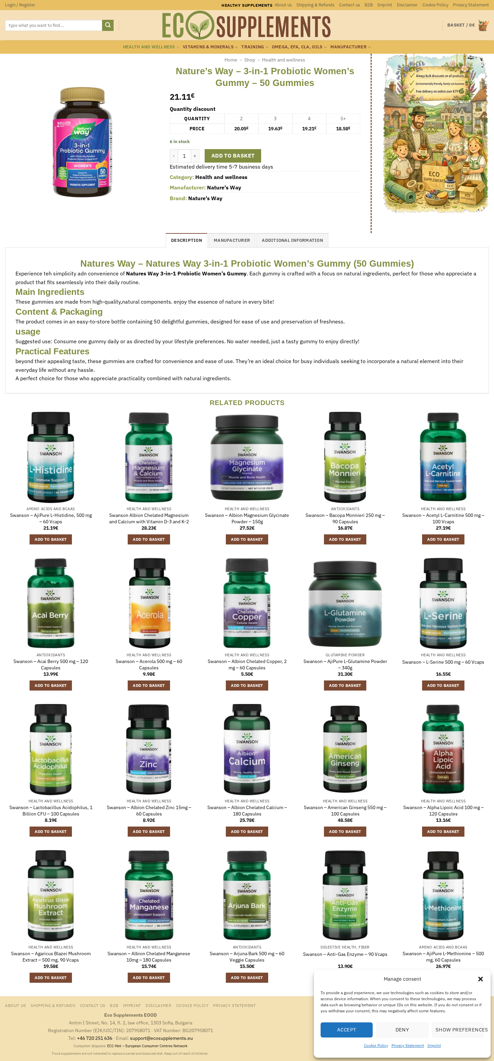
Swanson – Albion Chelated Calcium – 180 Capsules (247, 810)
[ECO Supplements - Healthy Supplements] (247, 25)
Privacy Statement (408, 1045)
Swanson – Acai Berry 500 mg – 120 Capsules (50, 664)
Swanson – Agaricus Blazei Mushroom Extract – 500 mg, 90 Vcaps (51, 957)
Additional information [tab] (292, 240)
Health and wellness (149, 47)
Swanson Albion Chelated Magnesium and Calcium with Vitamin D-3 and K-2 (149, 518)
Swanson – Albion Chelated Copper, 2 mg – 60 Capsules (247, 664)
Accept (347, 1029)
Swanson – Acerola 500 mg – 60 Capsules (149, 664)
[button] (480, 979)
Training (252, 47)
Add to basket (233, 155)
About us (283, 5)
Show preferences (460, 1029)
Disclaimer (407, 5)
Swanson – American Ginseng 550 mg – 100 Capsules (345, 810)
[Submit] (108, 25)
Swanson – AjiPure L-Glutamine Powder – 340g (345, 664)
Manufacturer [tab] (232, 240)
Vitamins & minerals (208, 47)
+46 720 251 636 (94, 1038)
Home (230, 60)
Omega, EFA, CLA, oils (297, 47)
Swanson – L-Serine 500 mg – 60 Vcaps (443, 662)
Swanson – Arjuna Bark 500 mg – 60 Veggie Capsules (247, 957)
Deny (402, 1029)
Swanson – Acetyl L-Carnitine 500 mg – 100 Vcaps (443, 518)
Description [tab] (186, 240)
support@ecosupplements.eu (161, 1038)
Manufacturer (348, 47)
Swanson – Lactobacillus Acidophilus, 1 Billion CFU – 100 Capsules (50, 810)
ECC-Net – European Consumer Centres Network (147, 1046)
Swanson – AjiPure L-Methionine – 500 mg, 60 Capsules (443, 957)
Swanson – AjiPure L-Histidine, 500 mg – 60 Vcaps (51, 518)
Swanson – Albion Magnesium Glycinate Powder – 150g (247, 518)
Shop (249, 60)
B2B (369, 5)
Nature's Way (224, 187)
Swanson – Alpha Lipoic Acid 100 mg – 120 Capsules (443, 810)
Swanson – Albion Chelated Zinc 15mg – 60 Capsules (149, 810)
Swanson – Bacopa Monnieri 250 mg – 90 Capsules (345, 518)
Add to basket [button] (51, 539)
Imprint (434, 1045)
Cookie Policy (376, 1045)
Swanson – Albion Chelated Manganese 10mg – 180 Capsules (149, 957)
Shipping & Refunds (315, 5)
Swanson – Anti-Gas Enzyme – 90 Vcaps (345, 954)
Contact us (349, 5)
